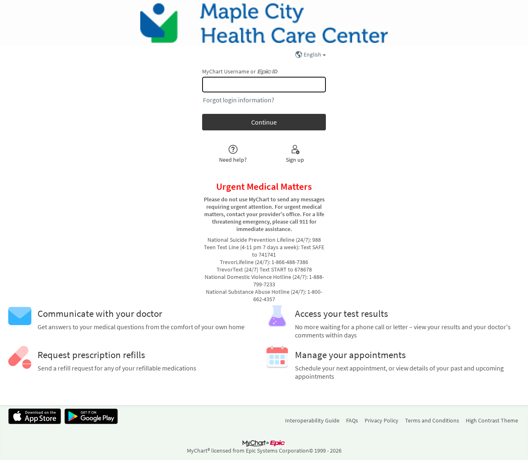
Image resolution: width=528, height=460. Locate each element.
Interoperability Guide (312, 420)
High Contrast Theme (492, 420)
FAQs (352, 420)
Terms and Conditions (432, 420)
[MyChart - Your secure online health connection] (263, 23)
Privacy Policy (381, 420)
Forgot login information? (238, 100)
